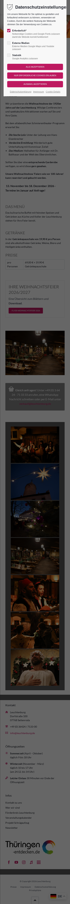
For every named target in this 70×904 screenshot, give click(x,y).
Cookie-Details (53, 92)
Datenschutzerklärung (20, 92)
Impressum (38, 92)
